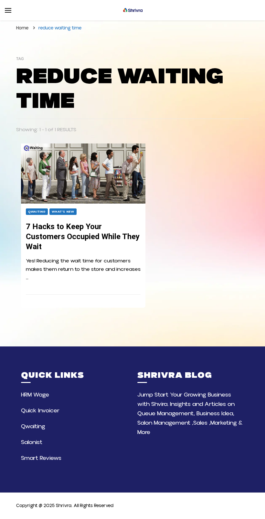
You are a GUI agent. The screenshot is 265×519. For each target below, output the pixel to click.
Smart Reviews (41, 458)
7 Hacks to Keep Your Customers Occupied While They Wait (83, 236)
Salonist (31, 442)
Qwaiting (37, 211)
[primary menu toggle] (8, 10)
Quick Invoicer (40, 411)
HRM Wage (35, 395)
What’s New (63, 211)
